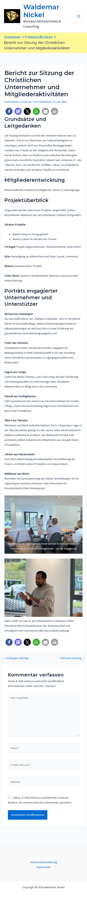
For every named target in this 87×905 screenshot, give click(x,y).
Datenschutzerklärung (43, 862)
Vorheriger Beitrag (15, 658)
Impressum (43, 867)
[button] (9, 111)
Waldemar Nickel (41, 11)
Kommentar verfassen (18, 102)
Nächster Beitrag (72, 658)
